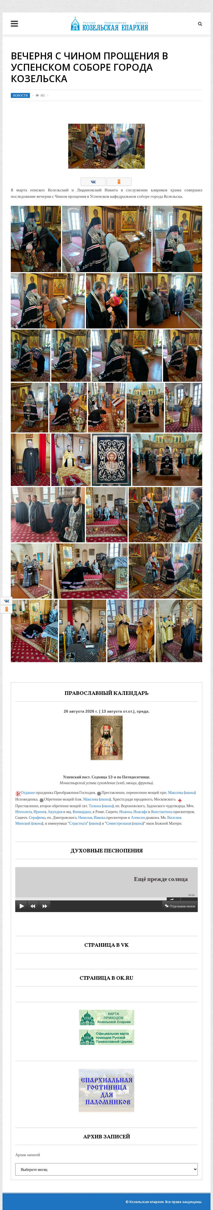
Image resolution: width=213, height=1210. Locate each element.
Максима (175, 792)
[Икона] (107, 736)
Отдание (28, 792)
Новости (20, 95)
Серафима (37, 817)
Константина (162, 811)
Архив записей (27, 1154)
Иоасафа (140, 811)
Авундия (55, 811)
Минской (23, 823)
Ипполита (23, 811)
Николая (85, 817)
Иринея (40, 811)
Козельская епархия (147, 1201)
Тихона (95, 805)
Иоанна (125, 811)
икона (190, 792)
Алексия (138, 817)
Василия (174, 817)
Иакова (99, 817)
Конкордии (82, 811)
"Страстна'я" (78, 823)
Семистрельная (118, 823)
